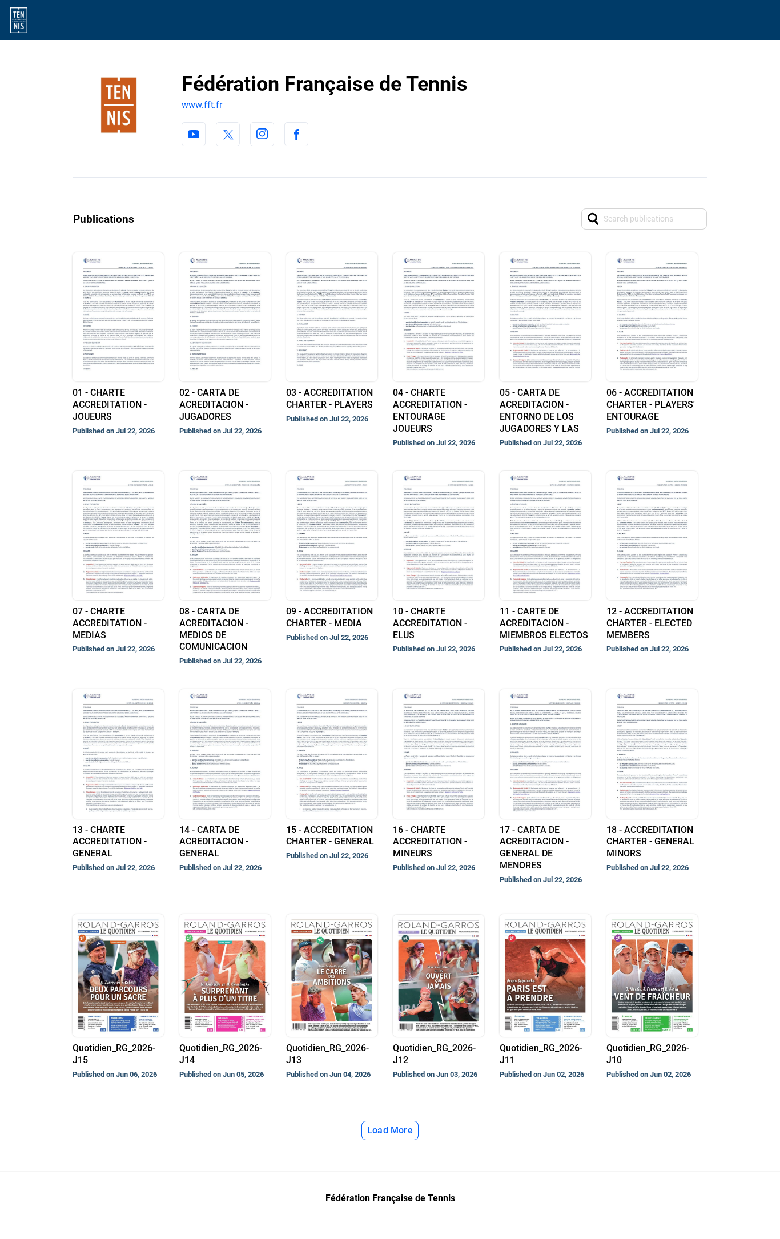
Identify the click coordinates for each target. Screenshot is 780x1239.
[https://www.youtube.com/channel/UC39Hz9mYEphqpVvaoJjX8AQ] (194, 134)
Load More (390, 1130)
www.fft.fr (202, 104)
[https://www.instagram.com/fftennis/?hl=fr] (262, 134)
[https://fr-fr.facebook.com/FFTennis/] (296, 134)
